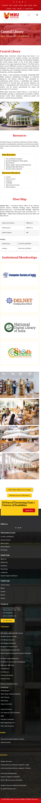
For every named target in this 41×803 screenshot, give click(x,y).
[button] (36, 15)
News (25, 5)
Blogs (21, 5)
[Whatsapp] (25, 1)
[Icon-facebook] (13, 1)
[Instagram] (16, 1)
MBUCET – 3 (20, 8)
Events (30, 5)
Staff (10, 5)
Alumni (15, 5)
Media (35, 5)
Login (14, 8)
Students (5, 5)
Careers (8, 8)
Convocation (29, 8)
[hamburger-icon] (28, 15)
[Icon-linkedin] (19, 1)
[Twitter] (22, 1)
